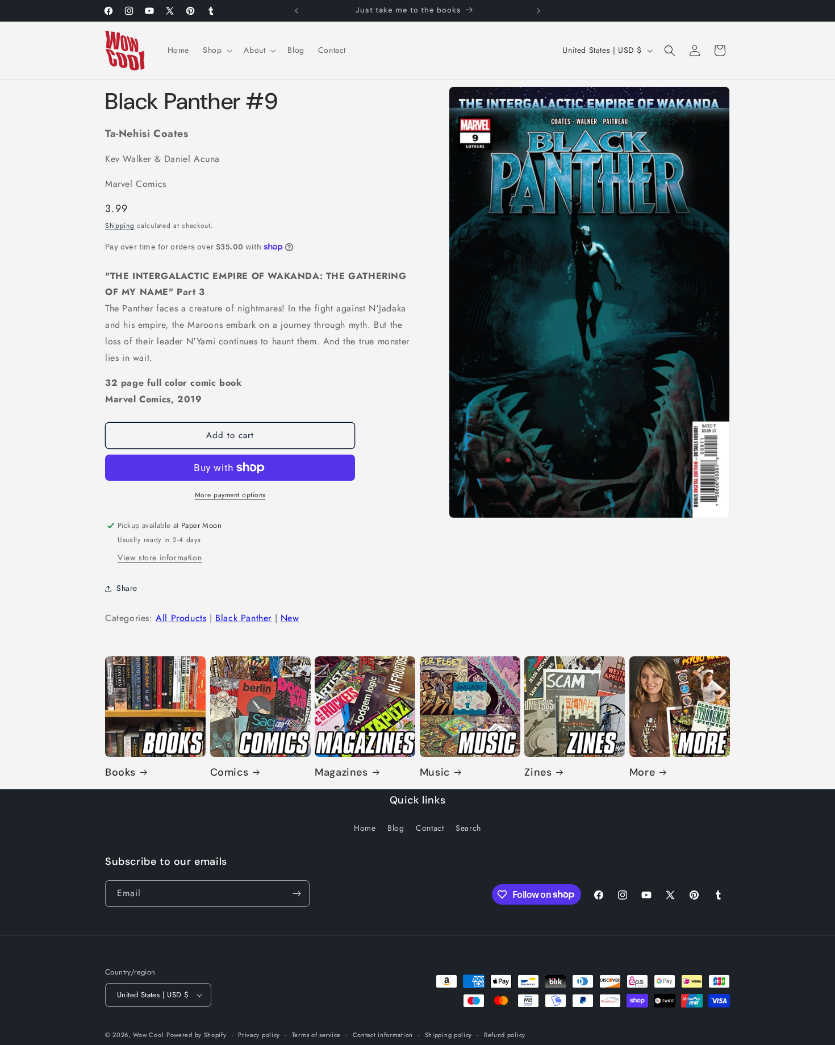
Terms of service (316, 1034)
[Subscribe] (296, 893)
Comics (229, 772)
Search (468, 828)
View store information (160, 557)
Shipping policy (449, 1034)
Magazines (341, 772)
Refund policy (504, 1034)
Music (435, 772)
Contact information (383, 1034)
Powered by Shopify (196, 1034)
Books (120, 772)
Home (364, 828)
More (642, 772)
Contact (430, 828)
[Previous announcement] (296, 11)
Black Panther (243, 617)
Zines (538, 772)
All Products (181, 617)
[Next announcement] (538, 11)
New (290, 617)
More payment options (230, 495)
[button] (216, 50)
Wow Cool (148, 1034)
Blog (395, 828)
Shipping (120, 225)
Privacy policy (259, 1034)
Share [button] (126, 588)
